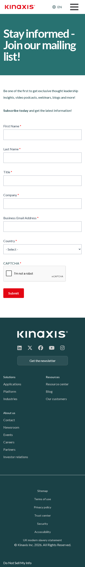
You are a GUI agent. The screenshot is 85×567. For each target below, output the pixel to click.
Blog (49, 391)
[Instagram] (62, 348)
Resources (53, 377)
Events (8, 435)
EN (59, 7)
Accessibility (42, 532)
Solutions (9, 377)
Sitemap (42, 491)
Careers (8, 442)
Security (42, 523)
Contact (9, 420)
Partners (9, 449)
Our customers (56, 399)
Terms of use (42, 499)
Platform (9, 391)
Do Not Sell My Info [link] (17, 563)
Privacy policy (42, 507)
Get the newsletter (43, 361)
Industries (10, 399)
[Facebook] (40, 348)
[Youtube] (51, 348)
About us (9, 413)
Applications (12, 384)
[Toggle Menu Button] (74, 7)
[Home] (42, 334)
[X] (29, 348)
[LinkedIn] (19, 348)
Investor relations (15, 457)
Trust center (42, 515)
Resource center (57, 384)
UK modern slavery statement (42, 540)
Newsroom (11, 427)
